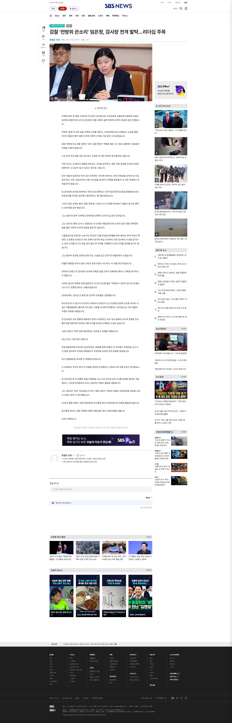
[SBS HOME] (185, 2)
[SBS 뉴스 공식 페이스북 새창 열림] (177, 698)
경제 (70, 16)
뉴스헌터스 (73, 661)
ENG (162, 2)
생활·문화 (91, 16)
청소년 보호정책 (150, 711)
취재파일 (115, 16)
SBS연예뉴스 (174, 673)
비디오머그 (133, 654)
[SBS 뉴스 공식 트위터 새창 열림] (181, 698)
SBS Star (173, 676)
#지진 (175, 9)
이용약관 (85, 698)
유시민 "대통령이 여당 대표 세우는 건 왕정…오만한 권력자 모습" (84, 459)
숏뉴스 (152, 667)
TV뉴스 (125, 16)
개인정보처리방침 (97, 698)
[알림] (186, 8)
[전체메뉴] (50, 15)
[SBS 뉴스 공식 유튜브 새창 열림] (172, 698)
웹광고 (78, 698)
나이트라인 (73, 676)
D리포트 (112, 670)
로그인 (169, 2)
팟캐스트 (172, 661)
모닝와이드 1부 (74, 664)
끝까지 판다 (113, 680)
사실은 (112, 658)
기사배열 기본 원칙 (138, 711)
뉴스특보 (72, 681)
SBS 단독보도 (114, 661)
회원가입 (177, 2)
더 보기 (148, 536)
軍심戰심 (92, 658)
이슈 (51, 684)
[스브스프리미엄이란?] (172, 432)
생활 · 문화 (53, 673)
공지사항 (152, 685)
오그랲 (156, 464)
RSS (151, 676)
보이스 (92, 674)
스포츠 (100, 16)
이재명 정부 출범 (57, 26)
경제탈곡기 (158, 451)
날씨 (151, 658)
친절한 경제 (113, 664)
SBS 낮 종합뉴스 (95, 680)
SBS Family (146, 698)
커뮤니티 (172, 664)
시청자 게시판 (154, 678)
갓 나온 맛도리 (134, 677)
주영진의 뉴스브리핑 (76, 670)
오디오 (92, 667)
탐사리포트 (113, 675)
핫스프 (156, 477)
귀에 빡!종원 (133, 661)
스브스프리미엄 (174, 654)
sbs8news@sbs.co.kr (120, 706)
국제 (83, 16)
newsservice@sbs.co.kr (116, 710)
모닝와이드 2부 (74, 667)
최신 (51, 658)
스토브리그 (133, 667)
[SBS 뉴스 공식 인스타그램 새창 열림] (186, 698)
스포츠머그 (133, 658)
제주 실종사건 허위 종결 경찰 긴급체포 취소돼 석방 (80, 462)
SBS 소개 (54, 698)
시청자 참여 (67, 698)
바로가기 (152, 654)
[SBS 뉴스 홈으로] (118, 6)
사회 (77, 16)
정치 (64, 16)
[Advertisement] (101, 521)
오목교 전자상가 (134, 680)
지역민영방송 (161, 698)
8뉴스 (57, 16)
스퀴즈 (172, 667)
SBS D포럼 (173, 679)
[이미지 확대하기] (52, 98)
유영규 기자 (67, 455)
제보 (151, 661)
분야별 (52, 654)
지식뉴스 (172, 658)
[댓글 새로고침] (57, 483)
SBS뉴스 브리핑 (94, 677)
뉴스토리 (72, 678)
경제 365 (113, 667)
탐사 (111, 683)
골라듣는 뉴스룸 (94, 671)
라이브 (152, 664)
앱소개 (152, 673)
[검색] (180, 8)
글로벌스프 (158, 438)
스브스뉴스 (133, 672)
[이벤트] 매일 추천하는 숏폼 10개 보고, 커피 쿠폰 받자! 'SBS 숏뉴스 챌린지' (89, 643)
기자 (151, 670)
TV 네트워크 (53, 681)
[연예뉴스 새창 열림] (171, 90)
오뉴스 (72, 673)
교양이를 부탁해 (134, 664)
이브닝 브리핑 (94, 661)
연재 (111, 654)
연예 (107, 16)
